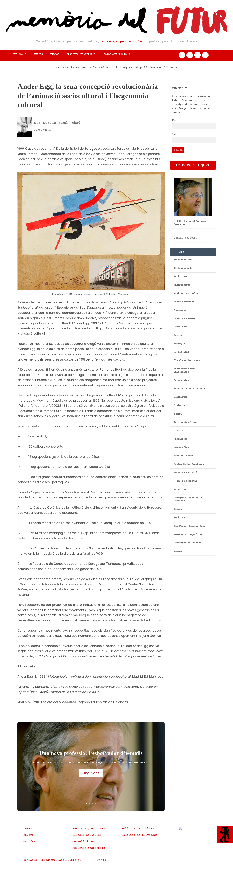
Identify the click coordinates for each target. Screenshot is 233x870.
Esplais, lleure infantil (190, 388)
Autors (38, 54)
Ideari (178, 414)
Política (179, 517)
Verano (178, 551)
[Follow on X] (189, 55)
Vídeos (54, 54)
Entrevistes (181, 380)
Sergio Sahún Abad (62, 123)
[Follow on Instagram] (197, 55)
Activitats (180, 276)
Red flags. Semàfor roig (189, 526)
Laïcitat (179, 430)
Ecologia (179, 343)
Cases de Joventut (185, 318)
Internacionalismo (185, 422)
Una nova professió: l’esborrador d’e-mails (91, 753)
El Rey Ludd (181, 352)
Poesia (178, 509)
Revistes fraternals (81, 54)
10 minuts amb (183, 260)
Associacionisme (184, 302)
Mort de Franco (183, 456)
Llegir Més (91, 773)
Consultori (180, 327)
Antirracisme (182, 285)
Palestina (180, 489)
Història (179, 405)
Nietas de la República (189, 464)
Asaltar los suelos (186, 293)
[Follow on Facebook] (182, 55)
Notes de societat (185, 481)
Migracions (180, 439)
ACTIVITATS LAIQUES (192, 165)
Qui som (17, 54)
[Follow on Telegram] (205, 55)
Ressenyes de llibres (187, 543)
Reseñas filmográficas (188, 534)
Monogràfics (181, 447)
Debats (178, 335)
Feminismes (180, 397)
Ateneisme (180, 310)
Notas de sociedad (185, 472)
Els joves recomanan (187, 360)
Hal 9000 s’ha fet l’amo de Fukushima (190, 222)
